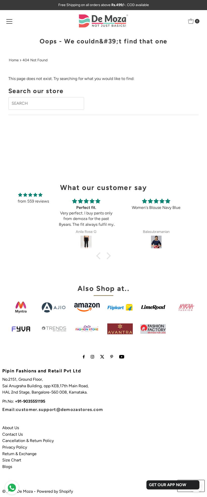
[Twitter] (102, 356)
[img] (30, 195)
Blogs (7, 466)
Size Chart (11, 460)
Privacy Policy (14, 447)
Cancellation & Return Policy (28, 440)
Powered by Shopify (55, 491)
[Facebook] (84, 356)
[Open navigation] (9, 21)
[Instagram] (92, 356)
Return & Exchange (19, 453)
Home (14, 60)
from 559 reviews (33, 201)
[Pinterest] (111, 356)
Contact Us (12, 434)
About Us (10, 427)
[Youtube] (121, 356)
